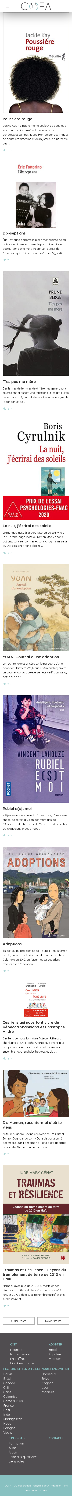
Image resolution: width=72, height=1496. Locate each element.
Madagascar (12, 1419)
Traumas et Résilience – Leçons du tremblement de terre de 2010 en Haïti (34, 1274)
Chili (6, 1388)
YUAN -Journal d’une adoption (31, 656)
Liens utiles (16, 1461)
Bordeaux (49, 1374)
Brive (45, 1379)
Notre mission (20, 1354)
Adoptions (12, 943)
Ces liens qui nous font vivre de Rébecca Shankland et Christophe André (34, 1027)
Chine (7, 1392)
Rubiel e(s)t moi (17, 808)
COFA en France (22, 1363)
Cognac (47, 1383)
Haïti (6, 1410)
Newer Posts (53, 1321)
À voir (13, 1452)
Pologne (9, 1428)
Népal (7, 1423)
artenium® (41, 1490)
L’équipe (16, 1350)
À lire (12, 1448)
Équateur (55, 1354)
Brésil (53, 1350)
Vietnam (55, 1359)
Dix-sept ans (14, 233)
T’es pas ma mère (19, 381)
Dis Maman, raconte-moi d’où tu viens (32, 1124)
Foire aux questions (23, 1457)
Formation (16, 1443)
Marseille (48, 1392)
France (8, 1406)
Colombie (10, 1397)
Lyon (45, 1388)
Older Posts (18, 1321)
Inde (6, 1415)
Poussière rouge (17, 118)
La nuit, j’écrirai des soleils (27, 525)
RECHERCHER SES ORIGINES (22, 1369)
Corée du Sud (13, 1401)
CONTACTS (56, 1438)
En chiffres (17, 1359)
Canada (9, 1383)
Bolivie (8, 1374)
